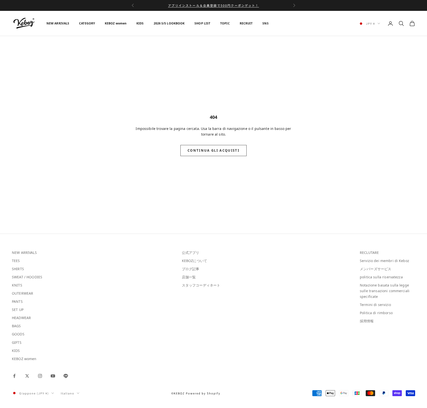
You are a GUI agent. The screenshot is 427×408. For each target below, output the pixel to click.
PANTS (17, 301)
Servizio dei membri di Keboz (384, 260)
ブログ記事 (190, 268)
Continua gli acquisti (213, 150)
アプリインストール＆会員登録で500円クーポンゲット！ (213, 5)
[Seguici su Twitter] (27, 375)
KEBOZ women (116, 23)
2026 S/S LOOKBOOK (169, 23)
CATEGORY (87, 23)
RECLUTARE (369, 252)
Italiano (67, 393)
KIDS (140, 23)
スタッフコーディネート (201, 285)
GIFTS (16, 342)
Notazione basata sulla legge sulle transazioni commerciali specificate (384, 291)
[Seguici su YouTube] (52, 375)
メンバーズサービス (375, 268)
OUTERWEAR (22, 293)
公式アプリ (190, 252)
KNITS (17, 285)
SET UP (17, 309)
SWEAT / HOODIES (27, 277)
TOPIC (225, 23)
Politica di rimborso (376, 312)
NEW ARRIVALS (57, 23)
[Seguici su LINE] (65, 375)
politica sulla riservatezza (381, 277)
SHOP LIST (202, 23)
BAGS (16, 326)
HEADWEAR (21, 317)
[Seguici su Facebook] (14, 375)
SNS (265, 23)
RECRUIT (246, 23)
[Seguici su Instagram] (40, 375)
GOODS (18, 334)
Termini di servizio (375, 304)
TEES (16, 260)
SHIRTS (18, 268)
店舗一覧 (189, 277)
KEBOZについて (194, 260)
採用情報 (367, 321)
